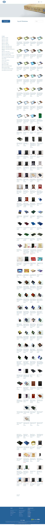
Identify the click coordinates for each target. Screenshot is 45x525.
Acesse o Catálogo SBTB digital (5, 21)
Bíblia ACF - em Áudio (5, 37)
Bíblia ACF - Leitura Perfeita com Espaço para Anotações (8, 49)
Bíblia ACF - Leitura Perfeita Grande (7, 46)
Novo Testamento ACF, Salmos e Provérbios (8, 57)
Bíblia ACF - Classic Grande (6, 51)
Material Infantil (4, 58)
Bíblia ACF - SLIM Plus (5, 43)
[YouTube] (23, 520)
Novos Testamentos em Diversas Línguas (7, 68)
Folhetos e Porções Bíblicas (5, 60)
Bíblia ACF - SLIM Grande (5, 44)
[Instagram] (21, 520)
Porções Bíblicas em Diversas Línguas (7, 70)
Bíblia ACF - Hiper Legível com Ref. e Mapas (8, 55)
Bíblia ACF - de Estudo (5, 40)
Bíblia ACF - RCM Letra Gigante (6, 54)
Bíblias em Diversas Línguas (6, 67)
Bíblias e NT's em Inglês (5, 64)
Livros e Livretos (4, 61)
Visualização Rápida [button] (20, 38)
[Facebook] (22, 520)
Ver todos (3, 36)
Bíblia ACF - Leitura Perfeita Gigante (7, 47)
